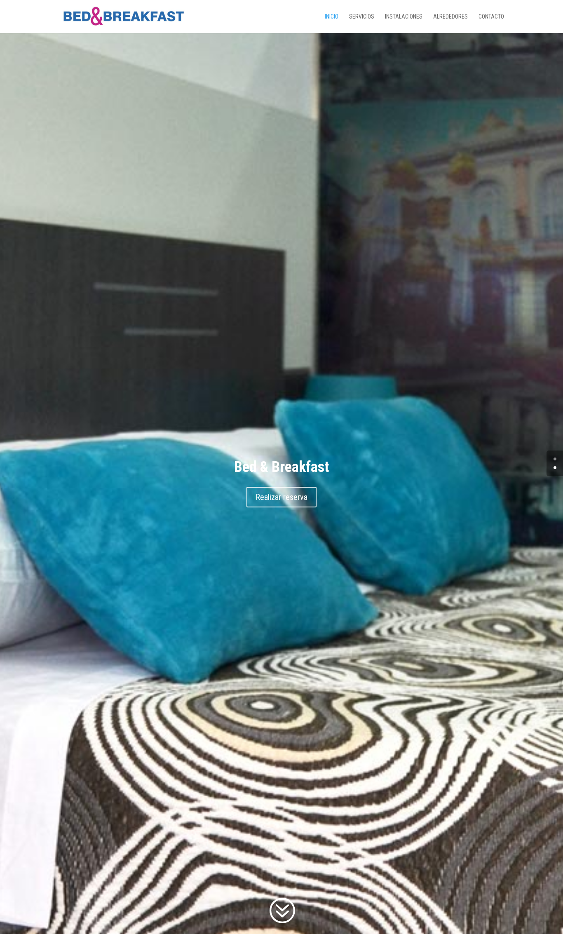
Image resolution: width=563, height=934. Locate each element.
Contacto (491, 17)
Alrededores (450, 17)
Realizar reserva (281, 497)
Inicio (331, 17)
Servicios (361, 17)
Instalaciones (403, 17)
